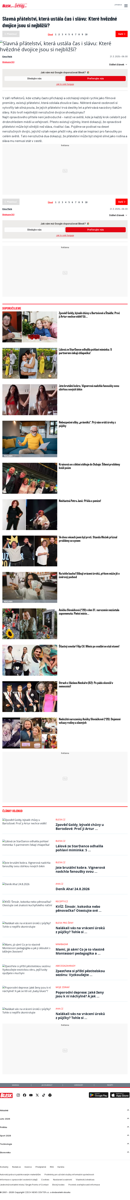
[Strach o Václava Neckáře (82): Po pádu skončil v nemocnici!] (29, 696)
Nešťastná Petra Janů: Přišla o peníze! (80, 501)
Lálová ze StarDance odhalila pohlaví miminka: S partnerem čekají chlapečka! (85, 351)
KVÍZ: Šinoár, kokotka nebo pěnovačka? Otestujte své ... (78, 908)
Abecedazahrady (65, 965)
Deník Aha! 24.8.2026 (73, 889)
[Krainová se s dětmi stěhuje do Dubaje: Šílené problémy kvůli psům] (29, 478)
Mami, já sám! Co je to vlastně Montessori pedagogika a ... (80, 951)
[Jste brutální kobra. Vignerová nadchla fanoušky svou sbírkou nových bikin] (29, 399)
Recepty (110, 1085)
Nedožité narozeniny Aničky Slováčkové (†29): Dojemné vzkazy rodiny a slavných (89, 721)
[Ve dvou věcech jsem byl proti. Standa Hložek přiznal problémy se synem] (29, 551)
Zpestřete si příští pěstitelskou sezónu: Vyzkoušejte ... (80, 973)
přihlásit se (118, 5)
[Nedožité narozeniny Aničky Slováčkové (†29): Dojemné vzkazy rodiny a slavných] (29, 733)
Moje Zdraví (62, 987)
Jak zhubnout (47, 1085)
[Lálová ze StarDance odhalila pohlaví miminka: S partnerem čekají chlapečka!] (29, 363)
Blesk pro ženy (64, 922)
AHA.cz (59, 883)
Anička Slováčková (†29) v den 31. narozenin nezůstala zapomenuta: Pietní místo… (89, 611)
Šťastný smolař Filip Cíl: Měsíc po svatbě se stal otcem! (89, 646)
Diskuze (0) (8, 62)
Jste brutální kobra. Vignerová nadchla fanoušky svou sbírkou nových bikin (89, 387)
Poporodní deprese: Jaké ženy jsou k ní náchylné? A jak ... (80, 994)
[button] (125, 5)
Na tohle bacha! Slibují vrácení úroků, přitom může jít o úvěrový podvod (89, 575)
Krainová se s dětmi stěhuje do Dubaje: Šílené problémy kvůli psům (89, 466)
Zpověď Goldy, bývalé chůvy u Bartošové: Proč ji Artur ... (80, 826)
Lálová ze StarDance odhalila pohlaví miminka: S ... (79, 848)
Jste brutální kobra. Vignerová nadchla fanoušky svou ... (80, 869)
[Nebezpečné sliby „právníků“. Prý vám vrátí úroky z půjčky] (29, 439)
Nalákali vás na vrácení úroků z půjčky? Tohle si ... (80, 930)
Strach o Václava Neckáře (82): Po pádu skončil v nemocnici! (86, 684)
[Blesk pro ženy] (14, 8)
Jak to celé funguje (65, 84)
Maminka (15, 1085)
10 (86, 34)
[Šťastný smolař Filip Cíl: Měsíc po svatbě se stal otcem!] (29, 660)
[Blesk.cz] (6, 1095)
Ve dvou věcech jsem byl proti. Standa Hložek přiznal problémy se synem (88, 539)
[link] (18, 1095)
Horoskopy (78, 1085)
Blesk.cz (60, 819)
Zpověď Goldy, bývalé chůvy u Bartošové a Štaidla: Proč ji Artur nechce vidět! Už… (89, 314)
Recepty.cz (62, 901)
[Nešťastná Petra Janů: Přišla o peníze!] (29, 514)
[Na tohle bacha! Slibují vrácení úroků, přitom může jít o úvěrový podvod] (29, 587)
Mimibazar (62, 944)
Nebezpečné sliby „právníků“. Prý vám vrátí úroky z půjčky (87, 424)
